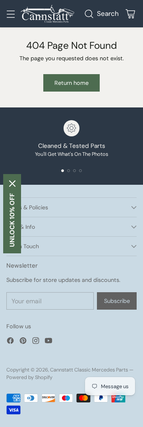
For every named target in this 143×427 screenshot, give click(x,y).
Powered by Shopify (29, 377)
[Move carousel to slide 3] (74, 170)
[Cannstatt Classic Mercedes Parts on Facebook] (10, 342)
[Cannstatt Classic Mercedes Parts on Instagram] (36, 342)
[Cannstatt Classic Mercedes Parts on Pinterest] (23, 342)
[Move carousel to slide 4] (80, 170)
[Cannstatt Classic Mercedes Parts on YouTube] (48, 342)
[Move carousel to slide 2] (68, 170)
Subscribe (117, 300)
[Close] (12, 183)
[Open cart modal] (130, 14)
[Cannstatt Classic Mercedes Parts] (47, 14)
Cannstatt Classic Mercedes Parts (89, 369)
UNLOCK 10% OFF (12, 220)
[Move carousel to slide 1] (62, 170)
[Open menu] (10, 14)
